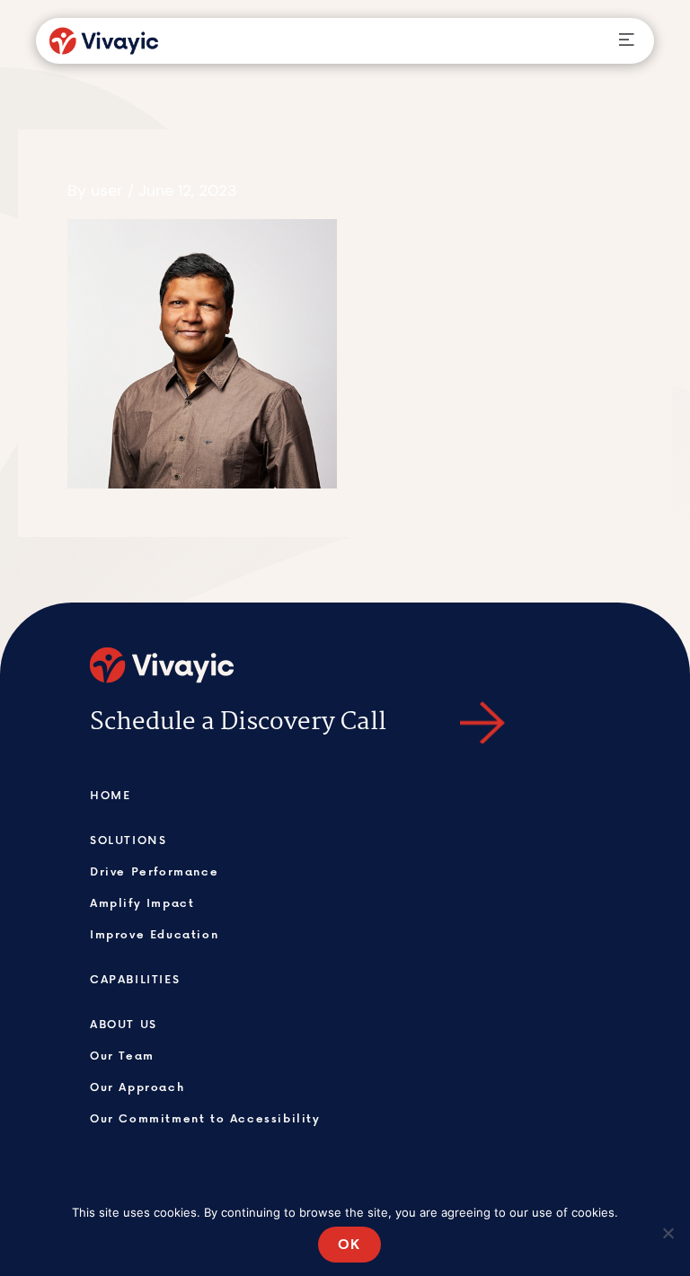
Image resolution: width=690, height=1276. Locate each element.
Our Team (122, 1055)
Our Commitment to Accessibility (205, 1118)
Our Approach (137, 1087)
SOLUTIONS (128, 840)
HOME (110, 795)
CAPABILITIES (135, 979)
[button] (625, 40)
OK (349, 1244)
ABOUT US (123, 1024)
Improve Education (154, 934)
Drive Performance (154, 871)
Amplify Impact (142, 902)
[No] (668, 1233)
